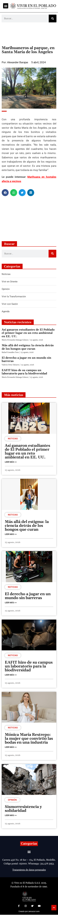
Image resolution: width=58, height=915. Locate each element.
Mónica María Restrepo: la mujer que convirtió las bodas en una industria (29, 738)
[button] (5, 5)
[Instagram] (25, 906)
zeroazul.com (34, 911)
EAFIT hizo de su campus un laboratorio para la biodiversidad (24, 371)
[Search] (52, 18)
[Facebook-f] (19, 906)
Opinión (12, 800)
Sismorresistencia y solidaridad (23, 808)
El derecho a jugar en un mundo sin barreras (26, 359)
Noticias (13, 438)
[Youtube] (39, 906)
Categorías (29, 844)
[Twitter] (32, 906)
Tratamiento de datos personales (29, 869)
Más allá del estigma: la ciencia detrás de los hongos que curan (28, 347)
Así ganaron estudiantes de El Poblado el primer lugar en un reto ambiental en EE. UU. (28, 333)
